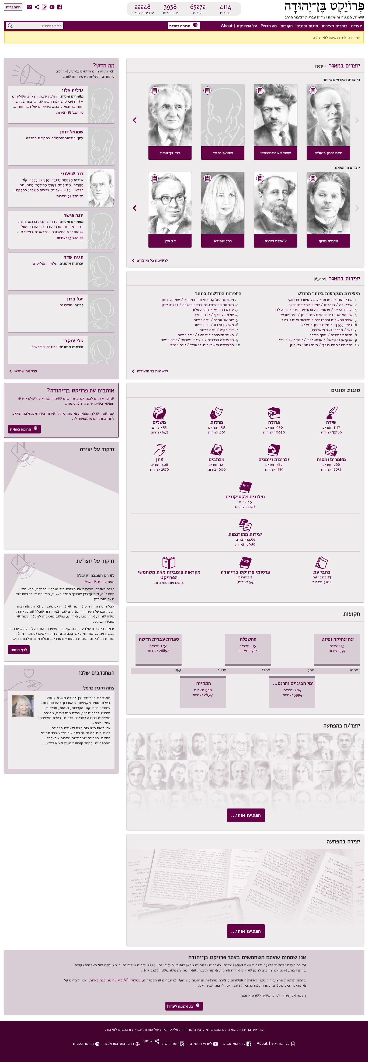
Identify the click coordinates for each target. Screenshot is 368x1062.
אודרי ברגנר (48, 221)
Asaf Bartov (95, 581)
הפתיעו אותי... (246, 815)
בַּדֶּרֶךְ (34, 179)
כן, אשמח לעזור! (183, 1006)
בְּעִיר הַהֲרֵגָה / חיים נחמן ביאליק (326, 324)
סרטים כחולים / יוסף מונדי (331, 335)
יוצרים (356, 26)
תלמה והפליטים (45, 263)
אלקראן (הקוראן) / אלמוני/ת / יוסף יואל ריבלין (314, 339)
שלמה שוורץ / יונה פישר (214, 314)
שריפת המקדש (52, 101)
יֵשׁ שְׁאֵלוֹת (60, 190)
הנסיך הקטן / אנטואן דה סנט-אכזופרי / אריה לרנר (312, 309)
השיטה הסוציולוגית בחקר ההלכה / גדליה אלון (198, 304)
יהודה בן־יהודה (43, 226)
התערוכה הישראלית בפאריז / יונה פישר (202, 345)
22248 (143, 6)
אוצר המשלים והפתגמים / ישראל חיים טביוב (316, 319)
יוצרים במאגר (344, 65)
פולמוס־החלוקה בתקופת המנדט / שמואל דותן (198, 299)
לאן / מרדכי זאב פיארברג (331, 329)
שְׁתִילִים (65, 185)
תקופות (286, 26)
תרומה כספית (183, 25)
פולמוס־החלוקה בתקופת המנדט (50, 138)
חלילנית (66, 305)
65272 (198, 6)
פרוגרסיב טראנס (44, 346)
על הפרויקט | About (239, 26)
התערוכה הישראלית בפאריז (43, 231)
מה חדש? (269, 26)
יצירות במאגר (344, 278)
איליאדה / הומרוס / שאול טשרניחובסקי (320, 304)
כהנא (33, 221)
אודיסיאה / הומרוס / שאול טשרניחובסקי (320, 299)
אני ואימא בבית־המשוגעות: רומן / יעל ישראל (316, 314)
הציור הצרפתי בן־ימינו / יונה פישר (206, 335)
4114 (225, 6)
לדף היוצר (19, 649)
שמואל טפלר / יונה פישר (214, 319)
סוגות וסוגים (307, 26)
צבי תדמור (65, 226)
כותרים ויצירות (334, 26)
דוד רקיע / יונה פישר (217, 329)
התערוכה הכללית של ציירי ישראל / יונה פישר (197, 339)
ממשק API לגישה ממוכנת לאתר (115, 980)
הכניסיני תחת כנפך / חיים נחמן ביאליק (321, 345)
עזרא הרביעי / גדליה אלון (213, 309)
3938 (170, 6)
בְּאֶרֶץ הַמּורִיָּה (46, 185)
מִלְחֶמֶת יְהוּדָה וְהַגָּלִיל (56, 179)
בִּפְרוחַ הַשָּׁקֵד (39, 190)
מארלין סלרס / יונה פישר (214, 324)
